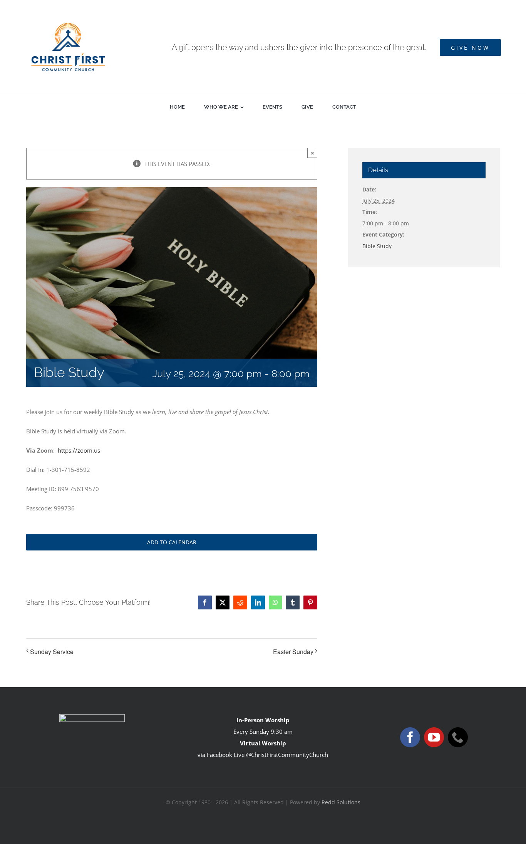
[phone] (458, 737)
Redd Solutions (341, 802)
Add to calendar (171, 542)
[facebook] (410, 737)
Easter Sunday (293, 651)
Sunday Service (52, 651)
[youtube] (434, 737)
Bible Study (377, 246)
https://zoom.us (79, 450)
